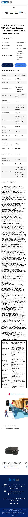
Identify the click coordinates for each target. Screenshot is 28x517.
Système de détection (7, 428)
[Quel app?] (11, 503)
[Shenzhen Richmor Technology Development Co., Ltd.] (6, 2)
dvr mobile (12, 426)
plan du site (19, 509)
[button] (3, 453)
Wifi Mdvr (16, 428)
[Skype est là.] (14, 503)
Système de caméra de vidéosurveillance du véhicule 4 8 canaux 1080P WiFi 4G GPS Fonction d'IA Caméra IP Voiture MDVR (11, 463)
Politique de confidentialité (8, 509)
